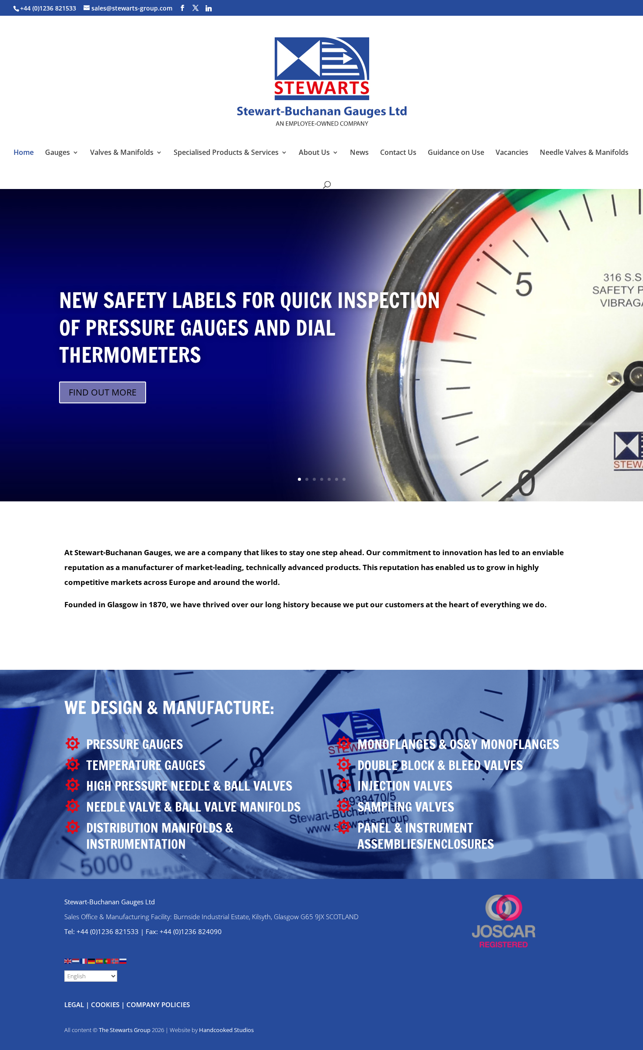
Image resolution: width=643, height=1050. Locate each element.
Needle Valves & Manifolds (584, 153)
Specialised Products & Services (226, 153)
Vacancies (512, 153)
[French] (84, 961)
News (359, 153)
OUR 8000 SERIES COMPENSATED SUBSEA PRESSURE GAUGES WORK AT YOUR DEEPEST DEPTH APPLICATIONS (248, 352)
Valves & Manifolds (122, 153)
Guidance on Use (456, 153)
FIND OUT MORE (102, 417)
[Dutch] (76, 961)
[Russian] (123, 961)
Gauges (57, 153)
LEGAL (74, 1004)
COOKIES (105, 1004)
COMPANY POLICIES (158, 1004)
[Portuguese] (108, 961)
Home (24, 153)
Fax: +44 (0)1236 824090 (184, 931)
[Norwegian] (115, 961)
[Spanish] (100, 961)
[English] (68, 961)
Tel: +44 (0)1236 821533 (101, 931)
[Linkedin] (209, 8)
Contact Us (398, 153)
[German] (92, 961)
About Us (314, 153)
